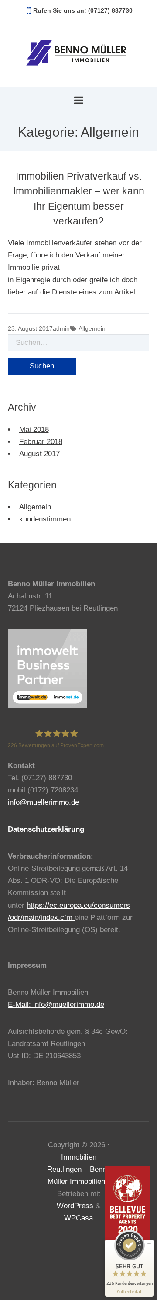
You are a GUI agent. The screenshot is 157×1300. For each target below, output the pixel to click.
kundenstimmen (45, 519)
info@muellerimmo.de (43, 802)
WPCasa (78, 1218)
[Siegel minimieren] (149, 1244)
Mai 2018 (34, 429)
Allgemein (92, 328)
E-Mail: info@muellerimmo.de (56, 1004)
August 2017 (39, 454)
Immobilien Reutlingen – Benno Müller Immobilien (78, 1169)
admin (61, 328)
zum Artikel (117, 292)
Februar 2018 (40, 442)
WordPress (75, 1206)
